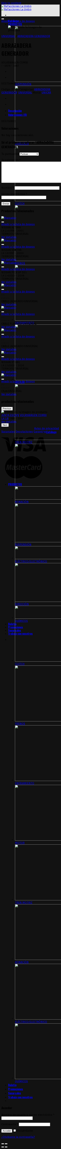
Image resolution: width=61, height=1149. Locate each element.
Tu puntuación (10, 153)
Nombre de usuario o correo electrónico (27, 1114)
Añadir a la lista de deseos (18, 21)
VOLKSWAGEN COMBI (33, 415)
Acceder (7, 1131)
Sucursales (14, 630)
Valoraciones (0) (17, 115)
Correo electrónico (14, 194)
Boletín (12, 624)
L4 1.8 (4, 418)
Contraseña (9, 1124)
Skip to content (11, 3)
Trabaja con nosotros (20, 1097)
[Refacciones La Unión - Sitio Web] (16, 8)
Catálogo (51, 432)
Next (5, 425)
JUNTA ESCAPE (10, 415)
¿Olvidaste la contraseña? (18, 1137)
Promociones (15, 1089)
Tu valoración (11, 160)
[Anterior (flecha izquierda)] (2, 1146)
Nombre (7, 187)
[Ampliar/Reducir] (6, 1143)
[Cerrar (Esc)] (2, 1143)
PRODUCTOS (15, 24)
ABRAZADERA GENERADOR (33, 36)
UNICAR (46, 92)
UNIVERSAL (8, 36)
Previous (7, 408)
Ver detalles (8, 237)
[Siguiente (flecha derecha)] (6, 1146)
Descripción (15, 111)
